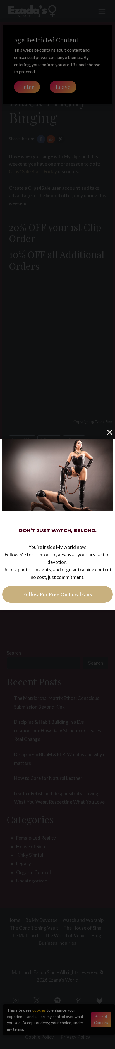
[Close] (109, 432)
